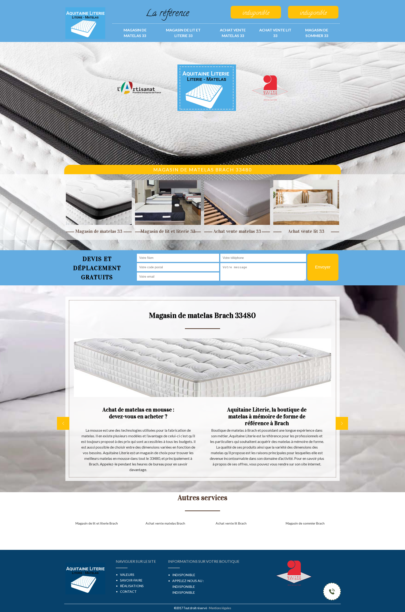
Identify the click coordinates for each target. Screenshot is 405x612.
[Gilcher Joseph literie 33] (85, 22)
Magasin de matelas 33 (135, 33)
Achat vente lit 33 (275, 33)
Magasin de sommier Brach (305, 523)
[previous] (63, 423)
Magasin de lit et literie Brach (96, 523)
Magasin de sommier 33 (316, 33)
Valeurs (127, 575)
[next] (342, 423)
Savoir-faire (131, 580)
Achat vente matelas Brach (165, 523)
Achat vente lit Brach (231, 523)
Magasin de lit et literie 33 (183, 33)
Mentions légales (220, 608)
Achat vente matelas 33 (233, 33)
